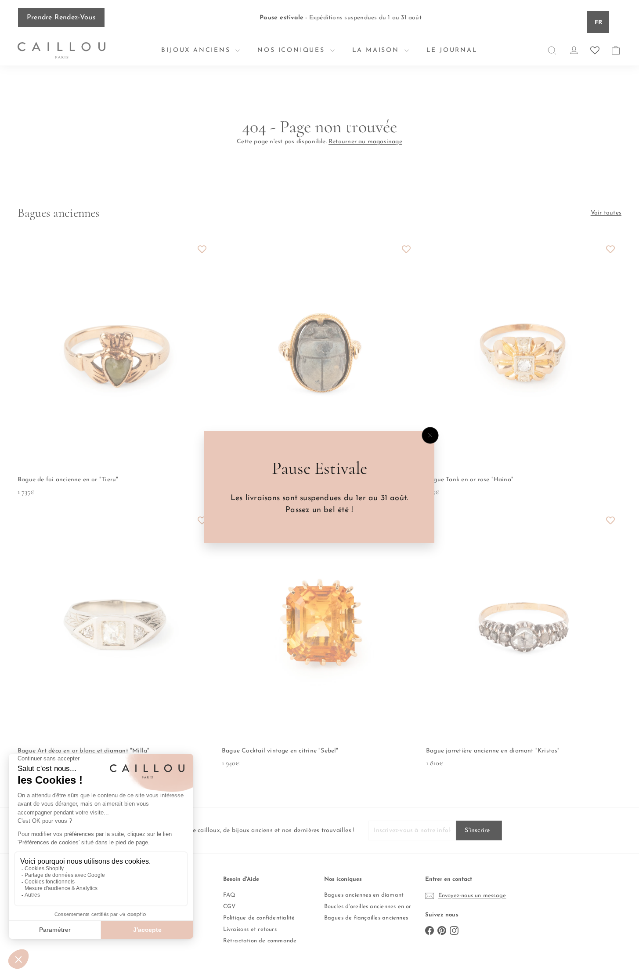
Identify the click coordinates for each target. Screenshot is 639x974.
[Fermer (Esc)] (430, 435)
